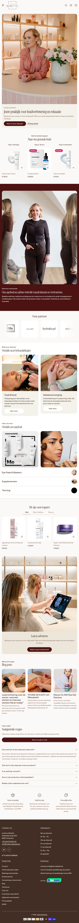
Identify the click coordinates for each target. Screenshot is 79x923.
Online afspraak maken (10, 870)
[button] (72, 329)
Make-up (48, 463)
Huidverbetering (13, 463)
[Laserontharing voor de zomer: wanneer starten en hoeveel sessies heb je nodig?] (13, 680)
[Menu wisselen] (3, 5)
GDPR (4, 904)
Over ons (5, 890)
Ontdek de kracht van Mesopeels (38, 696)
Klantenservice (7, 877)
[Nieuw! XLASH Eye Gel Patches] (65, 681)
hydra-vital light (59, 174)
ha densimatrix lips (34, 543)
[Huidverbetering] (20, 449)
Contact (5, 866)
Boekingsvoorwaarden (10, 873)
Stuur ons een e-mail (39, 740)
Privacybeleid (7, 901)
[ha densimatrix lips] (39, 528)
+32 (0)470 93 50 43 (9, 842)
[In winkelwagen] (22, 168)
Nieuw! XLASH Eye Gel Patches (65, 696)
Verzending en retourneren (11, 880)
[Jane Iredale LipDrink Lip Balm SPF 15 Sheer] (59, 449)
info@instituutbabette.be (11, 844)
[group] (10, 328)
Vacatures (5, 887)
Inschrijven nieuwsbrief (10, 894)
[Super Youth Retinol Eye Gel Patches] (65, 528)
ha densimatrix (33, 174)
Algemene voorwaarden (10, 897)
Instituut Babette (42, 915)
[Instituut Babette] (12, 5)
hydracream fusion (9, 174)
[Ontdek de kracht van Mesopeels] (39, 680)
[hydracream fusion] (13, 159)
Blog (3, 884)
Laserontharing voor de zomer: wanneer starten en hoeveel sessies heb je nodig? (13, 698)
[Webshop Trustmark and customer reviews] (58, 880)
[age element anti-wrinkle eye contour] (13, 528)
